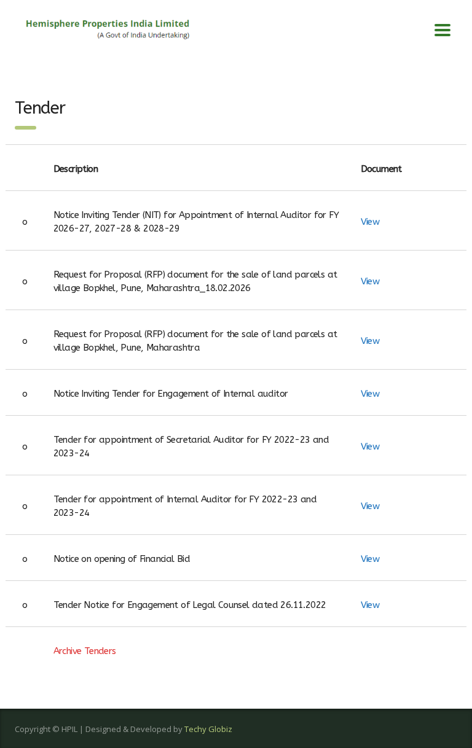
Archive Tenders (84, 650)
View (370, 221)
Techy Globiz (208, 728)
